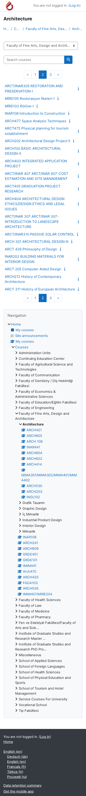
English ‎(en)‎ (12, 752)
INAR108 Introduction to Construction (35, 113)
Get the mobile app (18, 791)
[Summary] (79, 89)
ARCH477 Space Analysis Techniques (35, 121)
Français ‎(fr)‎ (16, 767)
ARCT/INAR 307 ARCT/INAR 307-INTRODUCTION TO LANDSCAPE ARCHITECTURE (32, 221)
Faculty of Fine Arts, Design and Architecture (46, 29)
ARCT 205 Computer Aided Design (33, 269)
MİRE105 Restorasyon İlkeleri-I (30, 98)
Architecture (77, 29)
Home (6, 29)
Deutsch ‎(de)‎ (17, 757)
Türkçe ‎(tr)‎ (15, 772)
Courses (17, 29)
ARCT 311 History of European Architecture (40, 289)
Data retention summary (22, 785)
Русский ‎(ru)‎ (17, 777)
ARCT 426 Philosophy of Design (31, 249)
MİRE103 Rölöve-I (19, 106)
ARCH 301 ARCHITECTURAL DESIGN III (36, 241)
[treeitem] (43, 517)
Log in (74, 5)
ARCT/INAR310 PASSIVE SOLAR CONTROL (39, 234)
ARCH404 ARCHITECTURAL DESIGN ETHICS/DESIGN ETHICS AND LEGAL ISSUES (35, 204)
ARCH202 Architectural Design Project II (37, 141)
